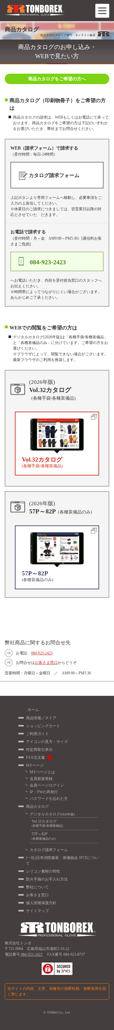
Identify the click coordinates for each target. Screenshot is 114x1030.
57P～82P (44, 836)
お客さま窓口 (46, 662)
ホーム (33, 710)
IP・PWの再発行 (44, 792)
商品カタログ (37, 806)
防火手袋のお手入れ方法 (47, 879)
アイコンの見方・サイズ (47, 741)
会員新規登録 (41, 778)
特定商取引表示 (39, 749)
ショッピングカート (43, 726)
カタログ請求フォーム (49, 850)
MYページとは (42, 772)
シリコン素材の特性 (43, 871)
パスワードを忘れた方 (49, 798)
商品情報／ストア (41, 718)
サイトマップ (37, 911)
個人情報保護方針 (41, 903)
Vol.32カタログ (47, 823)
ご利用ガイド (37, 734)
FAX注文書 (35, 757)
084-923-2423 (42, 653)
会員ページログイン (47, 785)
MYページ (35, 765)
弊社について (37, 887)
